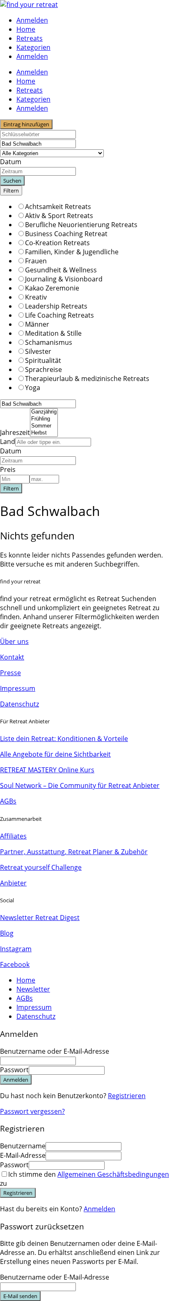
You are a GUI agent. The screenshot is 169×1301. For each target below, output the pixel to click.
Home (25, 29)
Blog (7, 933)
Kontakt (12, 657)
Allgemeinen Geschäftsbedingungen (113, 1174)
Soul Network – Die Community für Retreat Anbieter (80, 785)
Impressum (17, 688)
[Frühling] (43, 419)
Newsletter (33, 989)
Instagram (16, 948)
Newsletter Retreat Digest (40, 917)
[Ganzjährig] (43, 412)
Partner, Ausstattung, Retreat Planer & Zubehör (74, 851)
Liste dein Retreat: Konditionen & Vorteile (64, 738)
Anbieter (13, 882)
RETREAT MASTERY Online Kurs (47, 769)
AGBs (8, 801)
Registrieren (127, 1095)
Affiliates (13, 836)
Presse (10, 672)
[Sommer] (43, 426)
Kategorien (33, 47)
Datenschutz (19, 704)
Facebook (15, 964)
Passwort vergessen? (32, 1111)
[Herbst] (43, 433)
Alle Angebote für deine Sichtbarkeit (55, 754)
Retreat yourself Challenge (41, 867)
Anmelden (99, 1208)
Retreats (29, 38)
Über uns (14, 641)
